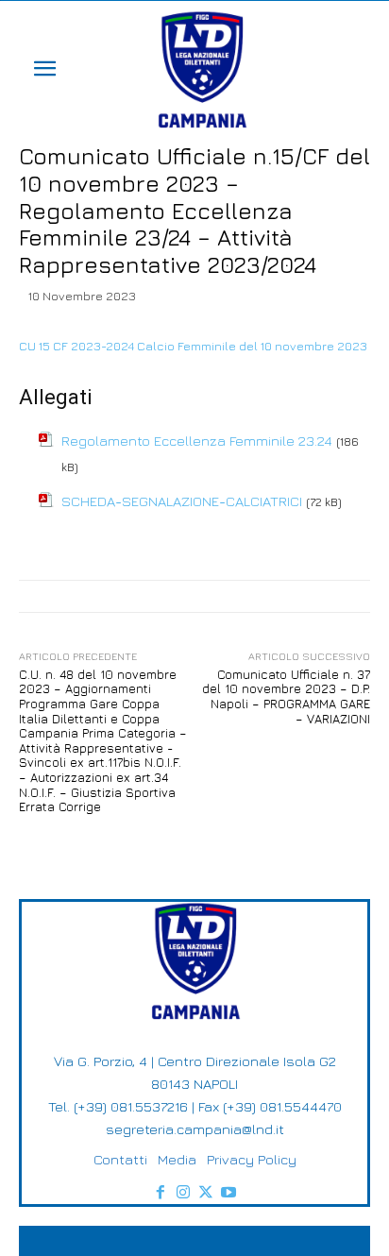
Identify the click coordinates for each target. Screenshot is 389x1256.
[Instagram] (183, 1192)
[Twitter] (205, 1192)
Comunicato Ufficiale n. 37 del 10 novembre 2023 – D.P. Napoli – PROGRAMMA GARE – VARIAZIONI (286, 696)
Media (177, 1159)
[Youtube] (228, 1192)
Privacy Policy (251, 1159)
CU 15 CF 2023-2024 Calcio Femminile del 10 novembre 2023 (193, 345)
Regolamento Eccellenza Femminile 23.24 (196, 441)
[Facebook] (160, 1192)
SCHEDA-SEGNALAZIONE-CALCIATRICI (181, 501)
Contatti (120, 1159)
